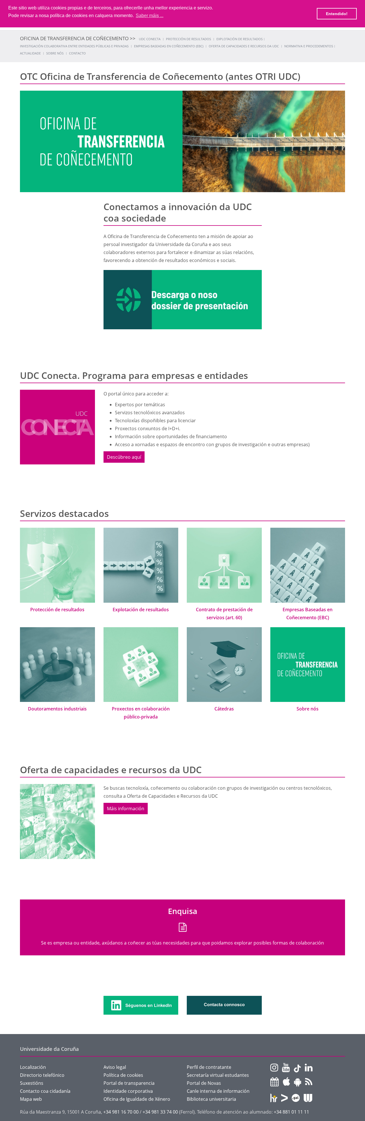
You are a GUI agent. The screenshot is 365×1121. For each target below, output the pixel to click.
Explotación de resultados (239, 39)
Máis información (125, 808)
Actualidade (30, 53)
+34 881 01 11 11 (291, 1112)
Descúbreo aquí (124, 457)
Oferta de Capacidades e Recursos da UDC (244, 46)
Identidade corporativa (128, 1091)
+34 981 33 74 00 (160, 1112)
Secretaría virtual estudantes (218, 1075)
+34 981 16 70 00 (121, 1112)
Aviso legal (115, 1067)
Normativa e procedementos (308, 46)
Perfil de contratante (209, 1067)
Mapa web (31, 1099)
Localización (33, 1067)
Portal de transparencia (129, 1083)
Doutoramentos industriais (57, 709)
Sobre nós (55, 53)
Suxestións (31, 1083)
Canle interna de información (218, 1091)
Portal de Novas (204, 1083)
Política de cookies (123, 1075)
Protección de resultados (188, 39)
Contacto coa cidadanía (45, 1091)
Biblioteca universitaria (211, 1099)
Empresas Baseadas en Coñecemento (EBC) (168, 46)
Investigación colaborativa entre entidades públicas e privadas (74, 46)
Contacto (77, 53)
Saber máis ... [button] (149, 15)
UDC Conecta (150, 39)
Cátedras (224, 709)
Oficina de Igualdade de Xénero (137, 1099)
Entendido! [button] (337, 13)
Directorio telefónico (42, 1075)
